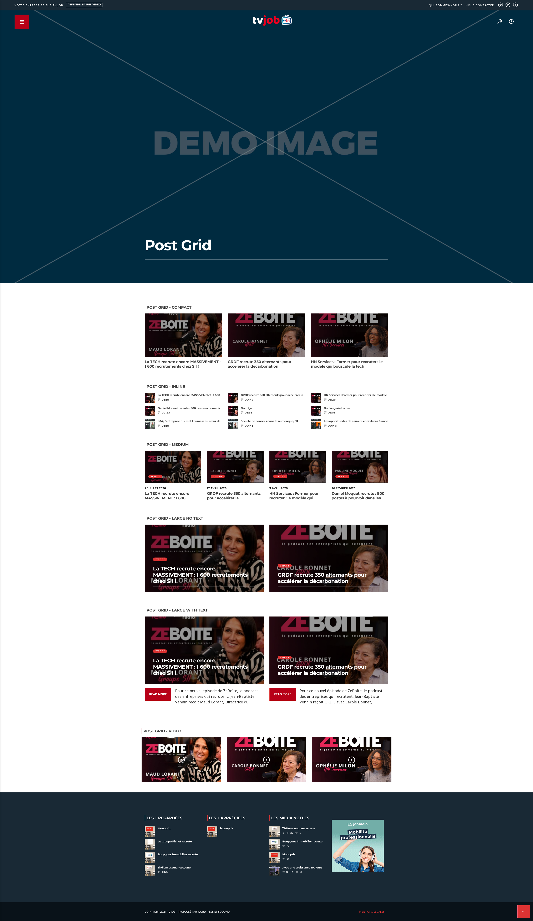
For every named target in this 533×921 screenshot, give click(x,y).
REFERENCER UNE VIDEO (84, 4)
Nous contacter (480, 5)
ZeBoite (155, 476)
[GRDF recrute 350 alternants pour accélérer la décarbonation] (266, 759)
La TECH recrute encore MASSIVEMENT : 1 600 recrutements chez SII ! (182, 364)
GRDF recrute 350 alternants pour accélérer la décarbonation (259, 364)
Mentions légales (372, 911)
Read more (158, 694)
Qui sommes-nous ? (445, 5)
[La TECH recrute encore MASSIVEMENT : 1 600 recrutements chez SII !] (181, 759)
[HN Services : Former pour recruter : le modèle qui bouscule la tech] (351, 759)
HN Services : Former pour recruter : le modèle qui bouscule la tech (347, 364)
